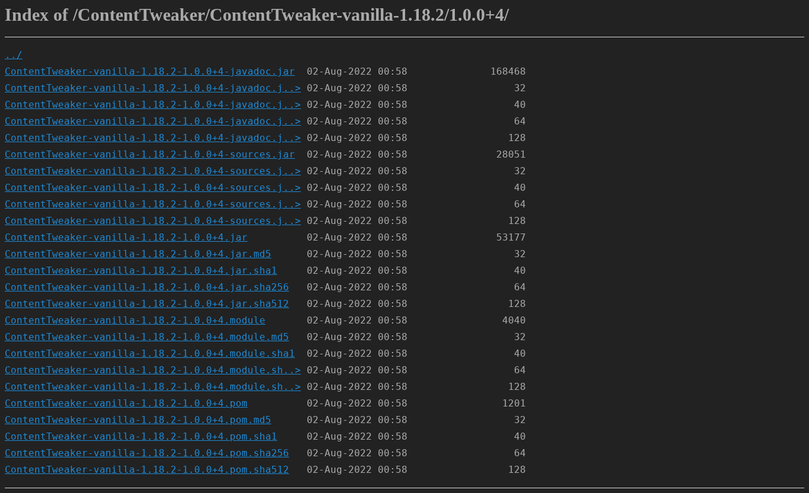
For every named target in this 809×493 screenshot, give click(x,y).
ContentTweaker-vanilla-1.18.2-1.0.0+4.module (135, 320)
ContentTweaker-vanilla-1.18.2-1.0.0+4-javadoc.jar (150, 71)
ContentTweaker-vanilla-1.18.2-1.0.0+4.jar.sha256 (147, 287)
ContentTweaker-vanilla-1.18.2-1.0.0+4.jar (126, 237)
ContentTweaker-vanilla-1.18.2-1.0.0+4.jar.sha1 (141, 270)
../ (14, 54)
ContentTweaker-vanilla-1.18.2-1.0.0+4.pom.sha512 (147, 469)
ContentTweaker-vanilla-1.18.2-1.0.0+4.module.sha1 (150, 353)
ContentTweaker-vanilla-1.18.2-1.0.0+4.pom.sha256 (147, 453)
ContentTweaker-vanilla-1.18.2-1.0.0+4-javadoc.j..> (153, 88)
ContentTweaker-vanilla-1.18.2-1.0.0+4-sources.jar (150, 154)
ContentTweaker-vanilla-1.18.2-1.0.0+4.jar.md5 (138, 254)
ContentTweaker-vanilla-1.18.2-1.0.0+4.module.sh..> (153, 370)
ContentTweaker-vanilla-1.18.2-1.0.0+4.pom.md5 (138, 419)
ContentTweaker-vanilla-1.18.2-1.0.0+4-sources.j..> (153, 171)
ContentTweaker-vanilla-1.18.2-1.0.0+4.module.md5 (147, 336)
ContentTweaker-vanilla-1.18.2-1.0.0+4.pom (126, 403)
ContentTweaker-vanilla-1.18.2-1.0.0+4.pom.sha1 (141, 436)
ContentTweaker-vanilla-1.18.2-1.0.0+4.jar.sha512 (147, 303)
